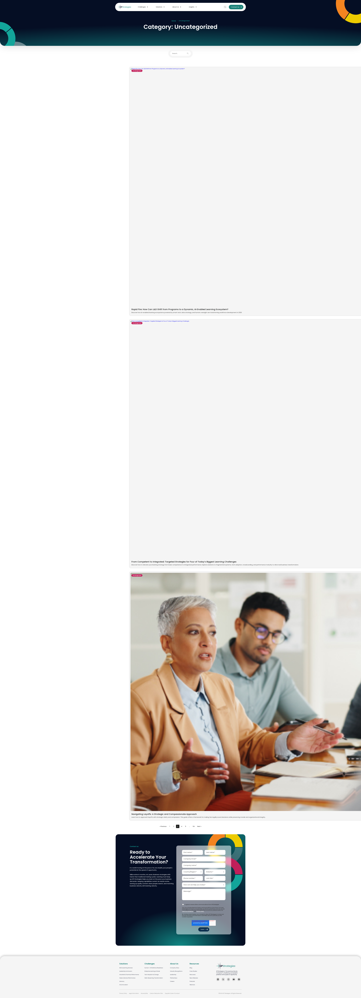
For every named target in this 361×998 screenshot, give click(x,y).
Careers (172, 981)
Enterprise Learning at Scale (152, 971)
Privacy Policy (200, 911)
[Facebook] (239, 979)
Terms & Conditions (187, 911)
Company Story (174, 968)
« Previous (163, 826)
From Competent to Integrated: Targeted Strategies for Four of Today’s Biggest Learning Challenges (183, 561)
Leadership (173, 974)
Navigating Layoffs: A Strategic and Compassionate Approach (164, 814)
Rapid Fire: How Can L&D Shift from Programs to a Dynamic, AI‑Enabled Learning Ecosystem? (179, 309)
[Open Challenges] (147, 7)
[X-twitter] (223, 979)
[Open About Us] (180, 7)
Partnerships (173, 978)
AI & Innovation (123, 985)
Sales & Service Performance (127, 978)
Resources (193, 974)
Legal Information (134, 993)
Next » (199, 826)
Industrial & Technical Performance (129, 974)
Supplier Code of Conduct (172, 993)
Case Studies (193, 971)
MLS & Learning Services (126, 968)
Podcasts (192, 981)
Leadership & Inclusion (125, 971)
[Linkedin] (218, 979)
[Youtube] (233, 979)
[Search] (225, 7)
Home (173, 21)
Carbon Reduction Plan (156, 993)
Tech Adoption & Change (151, 974)
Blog (191, 968)
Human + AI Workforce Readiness (153, 968)
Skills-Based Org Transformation (153, 978)
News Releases (194, 978)
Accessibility (144, 993)
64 (194, 826)
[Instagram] (228, 979)
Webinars (192, 985)
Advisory (121, 981)
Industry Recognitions (176, 971)
